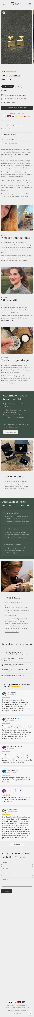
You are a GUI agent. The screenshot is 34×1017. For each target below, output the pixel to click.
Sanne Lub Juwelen (16, 1005)
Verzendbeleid (24, 1010)
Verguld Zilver (7, 86)
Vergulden (7, 933)
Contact (6, 913)
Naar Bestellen (11, 432)
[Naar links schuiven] (13, 67)
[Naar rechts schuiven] (21, 67)
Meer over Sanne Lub (11, 632)
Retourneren (7, 925)
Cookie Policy (8, 973)
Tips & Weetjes (8, 952)
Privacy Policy (8, 969)
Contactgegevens (18, 1013)
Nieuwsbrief (7, 956)
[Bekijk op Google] (4, 693)
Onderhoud (7, 929)
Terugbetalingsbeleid (15, 1007)
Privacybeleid (25, 1007)
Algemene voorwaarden (11, 960)
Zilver (18, 86)
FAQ (5, 937)
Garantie (6, 921)
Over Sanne (7, 948)
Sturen (7, 891)
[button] (4, 4)
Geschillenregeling (9, 964)
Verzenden (7, 917)
